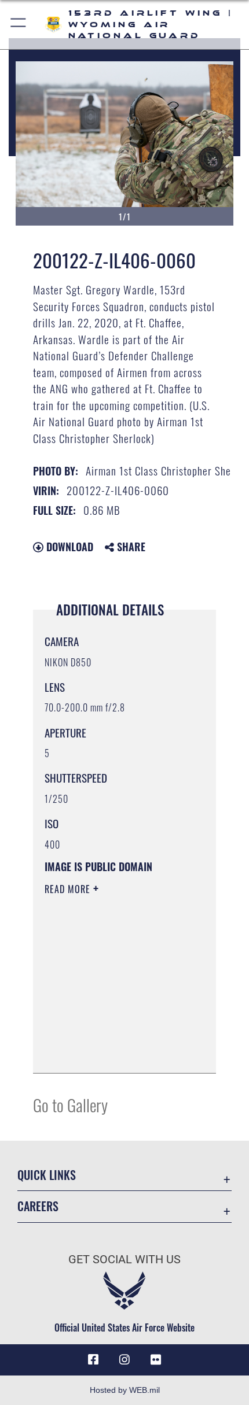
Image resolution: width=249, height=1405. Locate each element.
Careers (37, 1206)
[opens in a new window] (155, 1360)
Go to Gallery (70, 1104)
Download (68, 546)
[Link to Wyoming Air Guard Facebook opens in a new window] (93, 1360)
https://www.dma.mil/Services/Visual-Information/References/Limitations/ (115, 1051)
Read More (69, 889)
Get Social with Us (124, 1259)
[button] (19, 24)
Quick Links (46, 1175)
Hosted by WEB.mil (125, 1390)
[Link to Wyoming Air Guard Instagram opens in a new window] (124, 1360)
